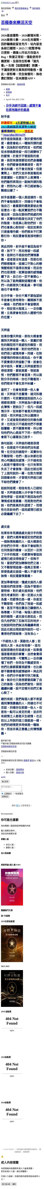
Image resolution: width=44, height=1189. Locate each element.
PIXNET (11, 1149)
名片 (8, 95)
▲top (3, 777)
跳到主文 (5, 29)
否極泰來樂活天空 (16, 22)
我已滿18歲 (6, 1184)
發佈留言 (5, 796)
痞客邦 (26, 760)
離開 (14, 1184)
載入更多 (5, 782)
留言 (32, 760)
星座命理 (21, 84)
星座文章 (20, 772)
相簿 (8, 89)
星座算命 (20, 770)
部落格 (9, 92)
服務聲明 (26, 1152)
